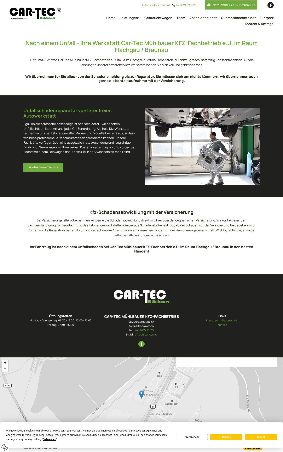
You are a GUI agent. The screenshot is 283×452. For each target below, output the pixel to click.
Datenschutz (230, 320)
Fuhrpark (267, 18)
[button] (231, 5)
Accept (260, 437)
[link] (128, 18)
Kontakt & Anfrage (259, 24)
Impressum (213, 320)
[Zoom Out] (5, 369)
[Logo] (35, 13)
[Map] (141, 398)
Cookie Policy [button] (127, 435)
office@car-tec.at (158, 5)
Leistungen (129, 18)
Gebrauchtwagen (158, 18)
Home (111, 18)
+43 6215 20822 (186, 5)
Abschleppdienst (203, 18)
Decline (226, 437)
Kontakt (222, 325)
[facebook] (270, 5)
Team (181, 18)
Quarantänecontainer (238, 18)
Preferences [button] (49, 439)
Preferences (192, 437)
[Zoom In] (5, 362)
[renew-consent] (4, 447)
